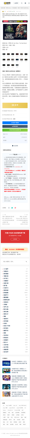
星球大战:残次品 (7, 150)
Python (4, 410)
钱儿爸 (16, 424)
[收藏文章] (9, 208)
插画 (22, 417)
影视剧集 (15, 8)
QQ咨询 (15, 145)
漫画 (4, 422)
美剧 (14, 11)
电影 (11, 422)
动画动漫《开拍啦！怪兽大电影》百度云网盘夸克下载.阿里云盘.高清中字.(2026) (20, 394)
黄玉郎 (24, 424)
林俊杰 (23, 419)
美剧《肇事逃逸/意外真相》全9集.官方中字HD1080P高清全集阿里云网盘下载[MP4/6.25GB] (8, 220)
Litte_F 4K (15, 405)
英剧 (4, 424)
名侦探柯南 (23, 412)
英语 (7, 424)
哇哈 (4, 433)
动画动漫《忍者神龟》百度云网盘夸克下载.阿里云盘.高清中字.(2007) (19, 386)
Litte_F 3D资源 (8, 405)
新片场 (10, 419)
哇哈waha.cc (9, 8)
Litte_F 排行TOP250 (22, 405)
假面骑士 (4, 412)
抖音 (12, 417)
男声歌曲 (15, 422)
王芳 (7, 422)
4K (3, 405)
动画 (12, 412)
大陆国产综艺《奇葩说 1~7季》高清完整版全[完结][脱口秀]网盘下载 (19, 370)
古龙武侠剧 (17, 412)
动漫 (9, 412)
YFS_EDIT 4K (10, 410)
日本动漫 (18, 419)
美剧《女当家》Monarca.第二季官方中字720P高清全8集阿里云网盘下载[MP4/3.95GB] (22, 220)
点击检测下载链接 (15, 122)
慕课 (8, 417)
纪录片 (20, 422)
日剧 (14, 419)
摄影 (25, 417)
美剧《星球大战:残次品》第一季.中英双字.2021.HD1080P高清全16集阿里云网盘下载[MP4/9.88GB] (15, 199)
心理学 (4, 417)
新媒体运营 (5, 419)
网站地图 (21, 433)
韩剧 (20, 424)
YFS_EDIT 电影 (17, 410)
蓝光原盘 (11, 424)
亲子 (22, 410)
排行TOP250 (16, 417)
